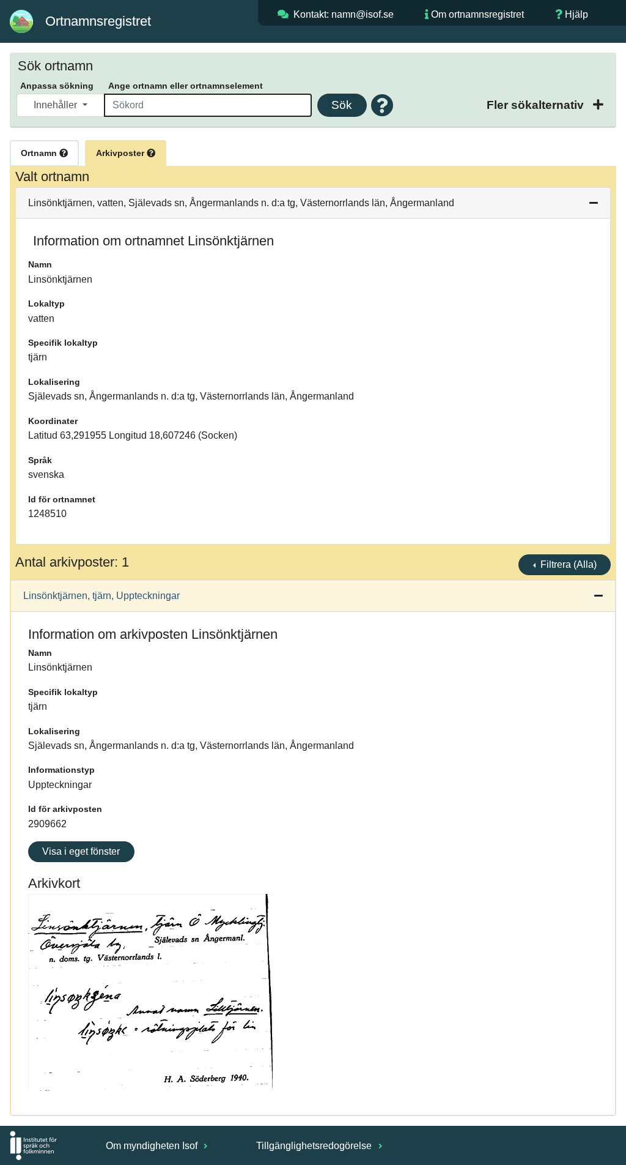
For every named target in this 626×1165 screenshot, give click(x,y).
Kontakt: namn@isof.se (343, 14)
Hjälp (576, 14)
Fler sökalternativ (537, 105)
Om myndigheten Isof (153, 1146)
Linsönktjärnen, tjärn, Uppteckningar (101, 595)
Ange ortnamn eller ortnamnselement (185, 86)
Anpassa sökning (57, 86)
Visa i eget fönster (81, 851)
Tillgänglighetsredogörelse (315, 1146)
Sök (341, 105)
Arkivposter (121, 153)
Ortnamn (40, 153)
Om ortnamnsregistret (477, 14)
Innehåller (56, 105)
